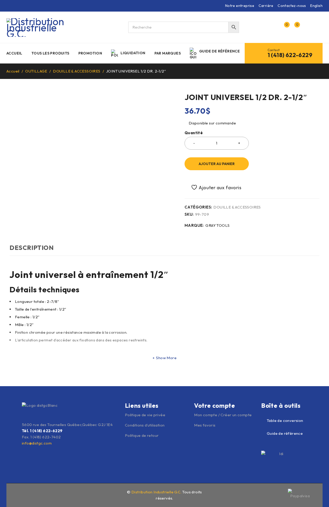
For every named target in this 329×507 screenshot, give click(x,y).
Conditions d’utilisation (145, 425)
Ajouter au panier (217, 163)
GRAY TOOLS (217, 225)
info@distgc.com (37, 443)
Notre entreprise (239, 5)
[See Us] (32, 494)
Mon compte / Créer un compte (223, 414)
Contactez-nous (292, 5)
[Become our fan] (21, 494)
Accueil (13, 71)
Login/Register (273, 27)
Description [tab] (32, 248)
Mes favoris (204, 425)
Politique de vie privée (145, 414)
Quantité (194, 133)
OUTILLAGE (36, 71)
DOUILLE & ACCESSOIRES (76, 71)
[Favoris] (213, 187)
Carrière (266, 5)
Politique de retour (142, 435)
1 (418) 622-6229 (290, 55)
